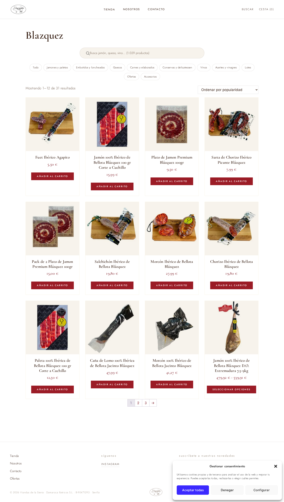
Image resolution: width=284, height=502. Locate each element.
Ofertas (131, 77)
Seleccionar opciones (231, 389)
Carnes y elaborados (142, 67)
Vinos (203, 67)
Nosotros (131, 9)
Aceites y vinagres (226, 67)
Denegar (227, 490)
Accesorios (150, 77)
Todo (35, 67)
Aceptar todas (193, 490)
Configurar (261, 490)
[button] (276, 466)
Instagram (110, 464)
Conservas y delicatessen (177, 67)
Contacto (156, 9)
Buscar (248, 9)
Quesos (117, 67)
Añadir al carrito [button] (52, 176)
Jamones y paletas (57, 67)
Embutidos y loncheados (90, 67)
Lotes (248, 67)
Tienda (109, 9)
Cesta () (266, 9)
